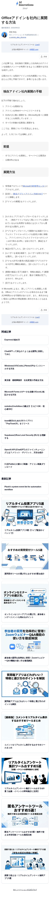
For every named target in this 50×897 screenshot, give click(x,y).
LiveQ (37, 45)
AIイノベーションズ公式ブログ (25, 890)
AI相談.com (34, 49)
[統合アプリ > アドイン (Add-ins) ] (27, 194)
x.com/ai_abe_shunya (17, 37)
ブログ (25, 8)
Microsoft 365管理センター (34, 186)
